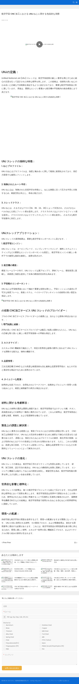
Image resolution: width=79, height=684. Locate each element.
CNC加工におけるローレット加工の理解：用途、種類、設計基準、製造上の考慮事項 (65, 570)
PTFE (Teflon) (46, 640)
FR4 (43, 649)
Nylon (44, 643)
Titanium (9, 631)
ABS (43, 637)
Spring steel (10, 637)
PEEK (7, 649)
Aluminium (9, 625)
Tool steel (45, 634)
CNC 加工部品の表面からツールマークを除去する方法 (26, 587)
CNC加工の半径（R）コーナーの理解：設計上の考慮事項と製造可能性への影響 (65, 579)
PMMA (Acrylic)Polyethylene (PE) (53, 646)
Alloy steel (9, 634)
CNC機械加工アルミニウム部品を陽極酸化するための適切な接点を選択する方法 (26, 579)
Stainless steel (47, 625)
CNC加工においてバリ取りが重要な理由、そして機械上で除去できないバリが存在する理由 (26, 561)
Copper (44, 628)
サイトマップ (45, 680)
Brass (7, 628)
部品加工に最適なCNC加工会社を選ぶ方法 (65, 561)
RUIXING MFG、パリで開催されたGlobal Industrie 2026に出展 (24, 570)
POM (7, 640)
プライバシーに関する (57, 680)
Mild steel (45, 631)
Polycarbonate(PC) (12, 643)
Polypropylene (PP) (12, 646)
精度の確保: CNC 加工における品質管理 (65, 587)
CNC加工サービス (20, 310)
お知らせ (66, 680)
